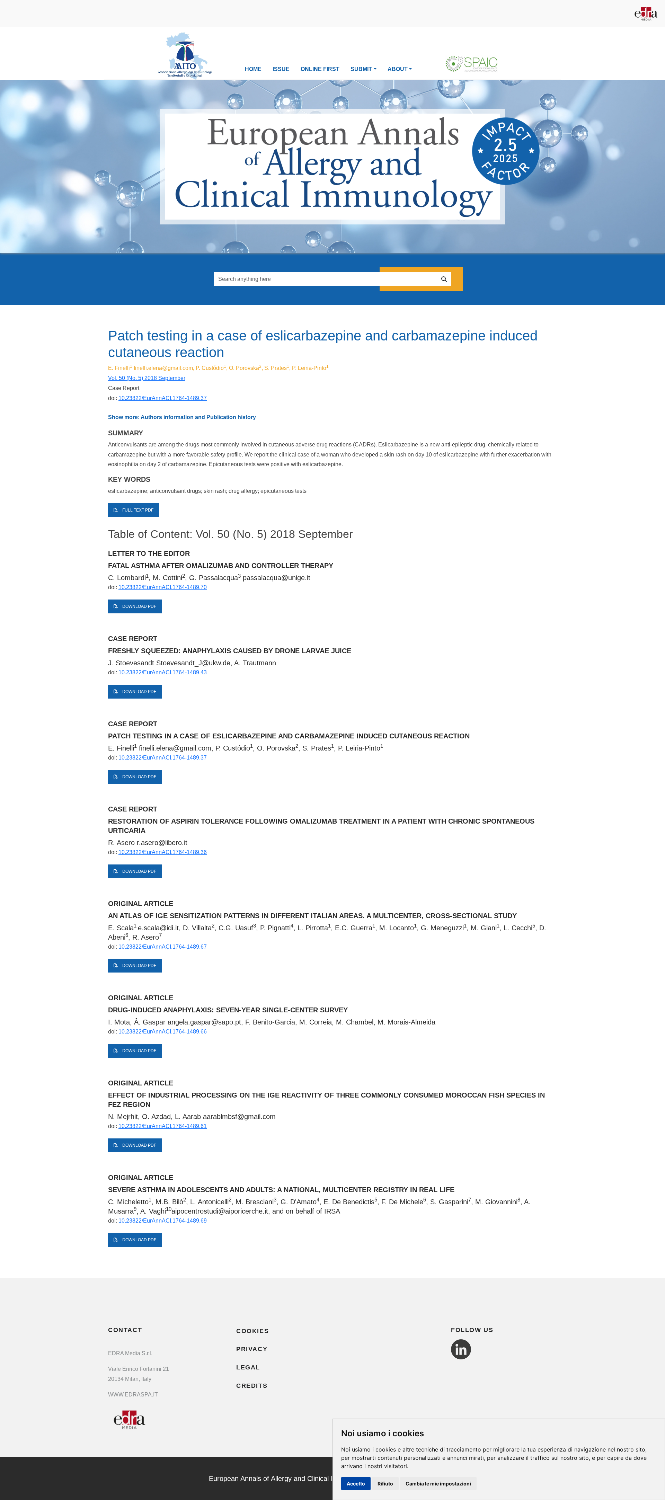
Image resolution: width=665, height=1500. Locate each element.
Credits (251, 1385)
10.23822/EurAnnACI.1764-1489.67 (162, 947)
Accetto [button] (356, 1483)
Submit (361, 69)
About (398, 69)
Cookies (252, 1331)
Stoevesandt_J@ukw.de (193, 663)
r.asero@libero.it (162, 842)
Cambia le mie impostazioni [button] (438, 1483)
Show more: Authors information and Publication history (182, 417)
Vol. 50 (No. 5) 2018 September (146, 378)
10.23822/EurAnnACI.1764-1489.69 (162, 1221)
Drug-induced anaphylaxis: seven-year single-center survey (228, 1010)
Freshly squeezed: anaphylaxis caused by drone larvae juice (229, 651)
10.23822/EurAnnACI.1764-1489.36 (162, 852)
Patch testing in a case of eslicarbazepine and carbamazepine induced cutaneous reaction (289, 736)
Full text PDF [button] (137, 510)
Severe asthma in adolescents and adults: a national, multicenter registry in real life (281, 1189)
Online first (320, 69)
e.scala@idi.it (158, 928)
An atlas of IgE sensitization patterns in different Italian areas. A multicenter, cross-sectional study (312, 916)
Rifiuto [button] (385, 1483)
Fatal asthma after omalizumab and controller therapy (220, 565)
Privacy (251, 1349)
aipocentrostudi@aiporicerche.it (219, 1211)
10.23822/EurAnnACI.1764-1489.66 (162, 1032)
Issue (281, 69)
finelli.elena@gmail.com (163, 368)
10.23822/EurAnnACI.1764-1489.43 (162, 672)
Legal (248, 1367)
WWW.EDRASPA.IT (133, 1394)
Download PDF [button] (138, 606)
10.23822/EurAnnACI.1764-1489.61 (162, 1126)
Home (253, 69)
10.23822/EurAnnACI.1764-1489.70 (162, 587)
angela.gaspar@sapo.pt (204, 1022)
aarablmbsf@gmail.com (239, 1116)
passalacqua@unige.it (276, 578)
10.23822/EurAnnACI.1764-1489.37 (162, 398)
